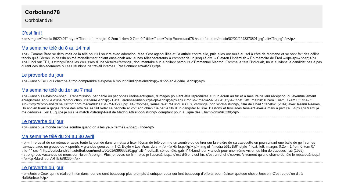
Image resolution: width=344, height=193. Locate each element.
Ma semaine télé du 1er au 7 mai (57, 90)
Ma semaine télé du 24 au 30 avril (58, 136)
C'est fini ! (32, 33)
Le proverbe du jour (42, 75)
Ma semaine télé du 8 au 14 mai (56, 48)
